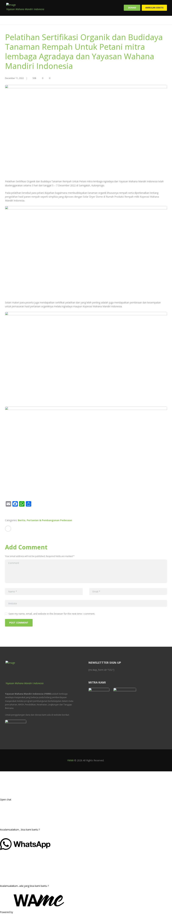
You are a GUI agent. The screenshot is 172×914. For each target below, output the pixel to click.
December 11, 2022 (14, 78)
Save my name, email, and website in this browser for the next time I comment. (52, 613)
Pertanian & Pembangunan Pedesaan (49, 520)
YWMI (70, 760)
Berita (21, 520)
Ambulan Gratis (154, 7)
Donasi (132, 7)
